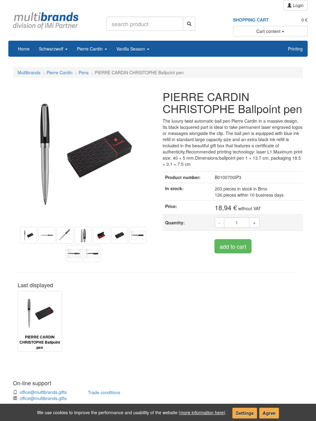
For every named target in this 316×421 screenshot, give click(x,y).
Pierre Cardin (90, 49)
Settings (245, 413)
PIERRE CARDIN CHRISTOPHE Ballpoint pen (39, 342)
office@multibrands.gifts (43, 392)
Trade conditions (104, 392)
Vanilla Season (131, 49)
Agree (269, 413)
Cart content (269, 31)
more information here (202, 412)
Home (24, 49)
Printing (295, 49)
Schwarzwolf (51, 49)
